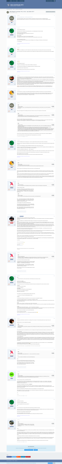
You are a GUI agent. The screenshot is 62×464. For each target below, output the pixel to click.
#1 (54, 15)
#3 (54, 47)
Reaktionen (9, 23)
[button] (9, 457)
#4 (54, 60)
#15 (54, 349)
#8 (54, 140)
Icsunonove (23, 136)
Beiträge (9, 24)
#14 (54, 318)
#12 (54, 252)
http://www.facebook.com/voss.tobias (21, 271)
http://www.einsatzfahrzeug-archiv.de (21, 270)
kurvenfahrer (11, 12)
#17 (54, 399)
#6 (54, 90)
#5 (54, 75)
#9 (54, 160)
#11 (54, 216)
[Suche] (54, 1)
